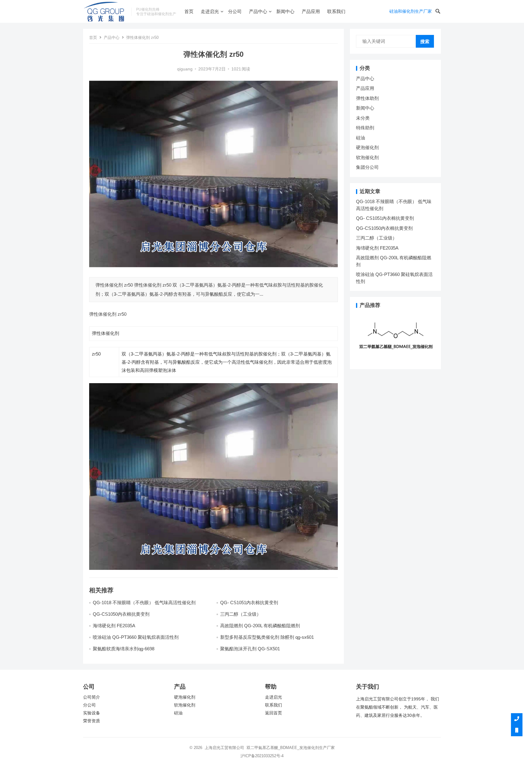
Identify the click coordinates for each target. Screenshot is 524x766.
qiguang (185, 69)
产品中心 (258, 11)
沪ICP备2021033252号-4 (262, 756)
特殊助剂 (365, 127)
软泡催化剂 (367, 157)
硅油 (360, 137)
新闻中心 (285, 11)
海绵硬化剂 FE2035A (114, 625)
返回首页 (273, 713)
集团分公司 (367, 167)
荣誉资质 (91, 721)
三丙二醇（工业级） (240, 614)
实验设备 (91, 713)
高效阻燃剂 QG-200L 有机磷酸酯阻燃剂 (260, 625)
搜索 (424, 41)
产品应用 (311, 11)
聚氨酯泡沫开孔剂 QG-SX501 (250, 648)
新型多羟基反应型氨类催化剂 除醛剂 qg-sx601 (267, 637)
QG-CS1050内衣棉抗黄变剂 (121, 614)
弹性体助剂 (367, 98)
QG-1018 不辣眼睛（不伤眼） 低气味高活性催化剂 (144, 602)
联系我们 (336, 11)
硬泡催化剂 (367, 147)
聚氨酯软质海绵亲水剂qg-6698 (123, 648)
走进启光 (210, 11)
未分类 (363, 118)
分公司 (235, 11)
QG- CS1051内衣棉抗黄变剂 (249, 602)
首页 (188, 11)
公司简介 (91, 697)
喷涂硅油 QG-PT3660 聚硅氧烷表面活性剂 (136, 637)
